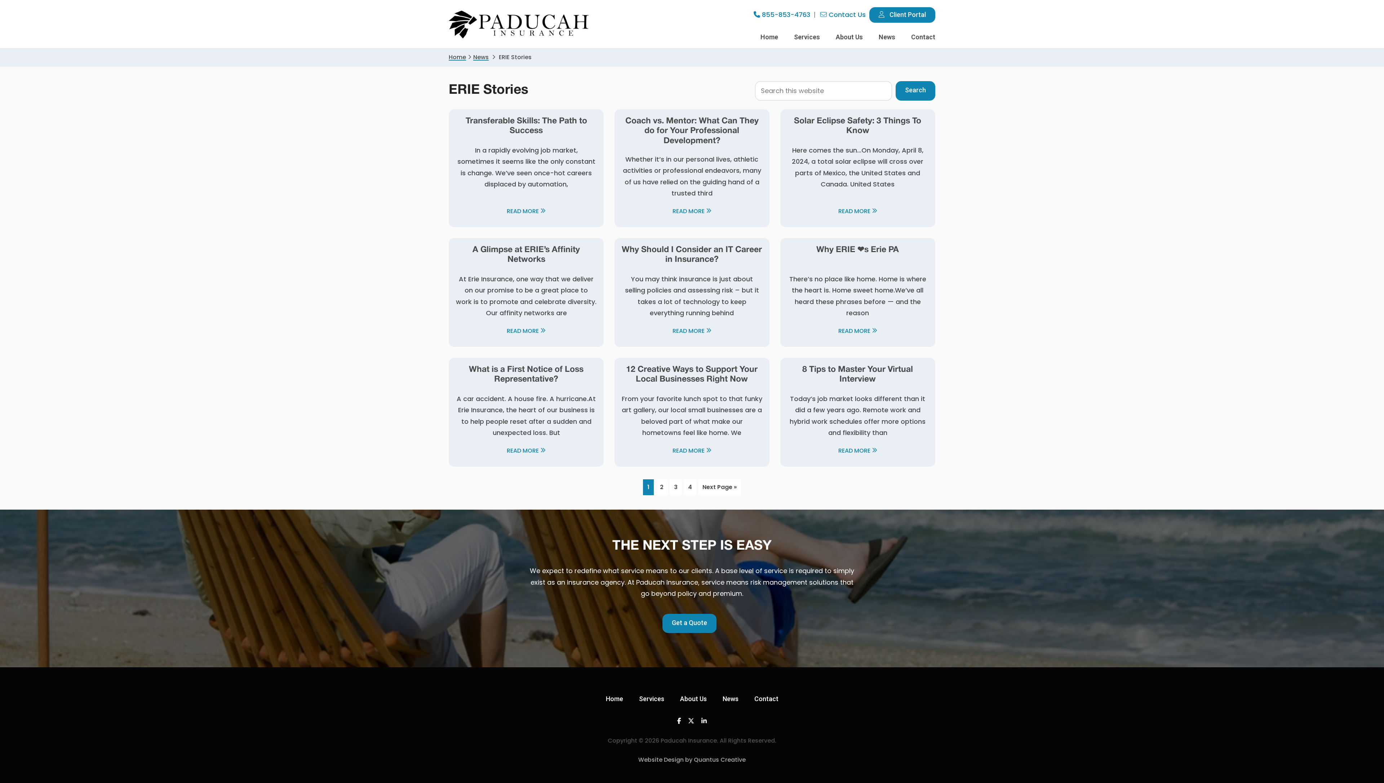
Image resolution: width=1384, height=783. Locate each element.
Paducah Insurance (519, 24)
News (481, 57)
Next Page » (719, 489)
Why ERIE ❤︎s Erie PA (857, 250)
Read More (523, 211)
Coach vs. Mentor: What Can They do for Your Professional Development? (692, 131)
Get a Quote (689, 622)
